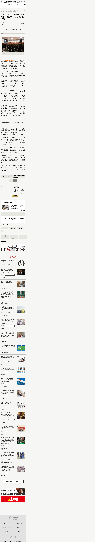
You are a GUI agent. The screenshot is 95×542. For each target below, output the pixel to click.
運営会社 (6, 531)
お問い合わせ (19, 531)
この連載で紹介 (9, 60)
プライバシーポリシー (6, 527)
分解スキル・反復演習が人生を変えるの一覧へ (14, 219)
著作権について (19, 527)
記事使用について (19, 523)
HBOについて (6, 523)
